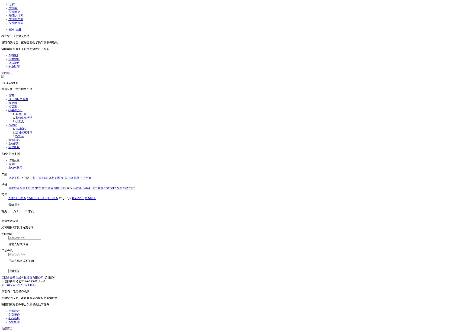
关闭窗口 (7, 73)
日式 (94, 188)
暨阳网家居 (16, 22)
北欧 (107, 188)
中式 (38, 188)
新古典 (77, 188)
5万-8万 (42, 198)
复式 (64, 177)
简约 (119, 188)
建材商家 (21, 128)
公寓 (51, 177)
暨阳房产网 (16, 19)
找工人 (19, 121)
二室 (32, 177)
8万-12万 (52, 198)
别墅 (57, 177)
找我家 (12, 106)
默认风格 (19, 188)
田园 (63, 188)
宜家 (100, 188)
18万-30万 (78, 198)
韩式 (126, 188)
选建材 (12, 125)
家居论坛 (14, 147)
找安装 (19, 136)
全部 (11, 177)
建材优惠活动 (23, 132)
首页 (12, 4)
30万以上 (90, 198)
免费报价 (14, 59)
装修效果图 (15, 167)
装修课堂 (14, 143)
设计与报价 (18, 99)
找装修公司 (15, 110)
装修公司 (21, 114)
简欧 (113, 188)
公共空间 (85, 177)
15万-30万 (20, 198)
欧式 (50, 188)
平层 (17, 177)
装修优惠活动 (23, 117)
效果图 (12, 102)
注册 (18, 29)
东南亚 (86, 188)
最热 (17, 204)
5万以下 (32, 198)
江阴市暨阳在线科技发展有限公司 (22, 277)
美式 (44, 188)
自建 (70, 177)
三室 (38, 177)
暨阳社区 (14, 11)
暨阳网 (13, 8)
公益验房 (14, 62)
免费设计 (14, 55)
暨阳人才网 (16, 15)
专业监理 (14, 66)
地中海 (30, 188)
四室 (45, 177)
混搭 (57, 188)
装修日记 (14, 139)
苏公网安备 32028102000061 (18, 284)
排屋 (76, 177)
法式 (132, 188)
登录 (12, 29)
